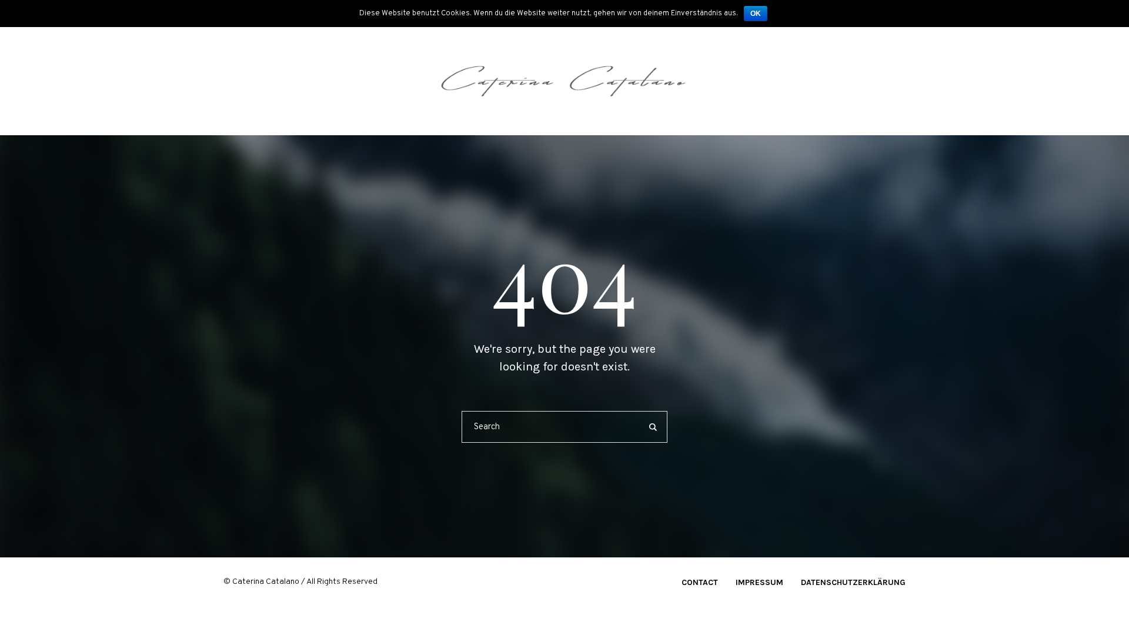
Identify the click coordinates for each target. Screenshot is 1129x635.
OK (755, 13)
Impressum (759, 582)
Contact (700, 582)
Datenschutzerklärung (853, 582)
